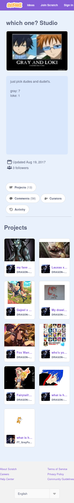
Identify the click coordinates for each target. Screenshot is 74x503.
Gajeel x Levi (24, 310)
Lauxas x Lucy (59, 267)
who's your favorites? (59, 352)
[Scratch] (14, 5)
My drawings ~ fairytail (59, 310)
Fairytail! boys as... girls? (24, 395)
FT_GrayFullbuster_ (24, 442)
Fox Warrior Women (24, 352)
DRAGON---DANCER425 (24, 272)
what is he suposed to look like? (24, 437)
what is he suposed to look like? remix (59, 395)
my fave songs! (24, 267)
